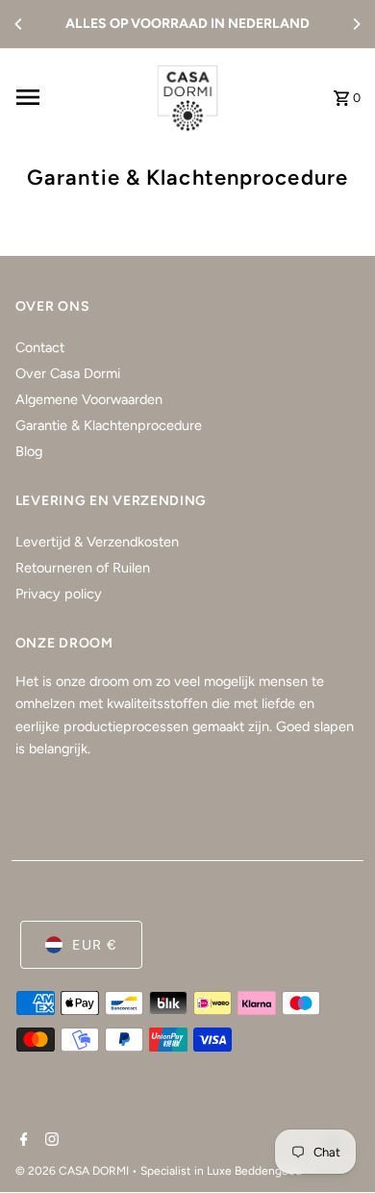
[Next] (355, 24)
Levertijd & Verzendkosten (97, 541)
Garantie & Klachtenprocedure (108, 425)
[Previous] (19, 24)
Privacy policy (58, 593)
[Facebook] (21, 1141)
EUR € (94, 944)
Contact (39, 347)
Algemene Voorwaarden (88, 399)
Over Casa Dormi (67, 373)
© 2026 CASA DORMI (73, 1171)
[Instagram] (49, 1141)
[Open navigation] (75, 97)
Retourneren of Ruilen (82, 567)
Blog (28, 451)
